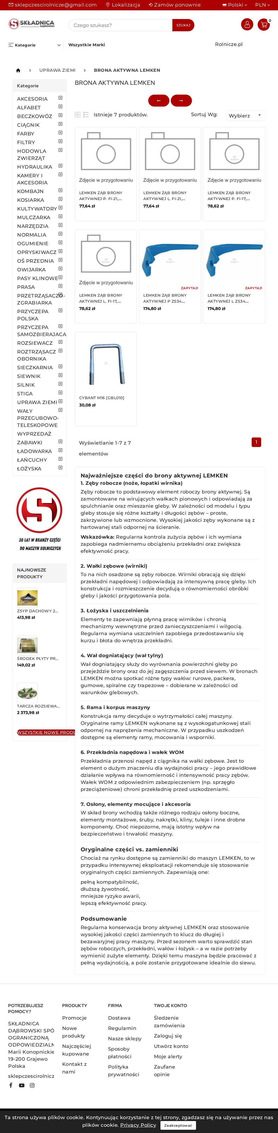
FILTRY (26, 142)
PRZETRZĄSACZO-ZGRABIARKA (39, 299)
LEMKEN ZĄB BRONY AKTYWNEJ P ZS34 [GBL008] (165, 301)
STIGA (25, 394)
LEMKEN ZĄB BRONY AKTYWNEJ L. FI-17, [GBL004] (100, 301)
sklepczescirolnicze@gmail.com (56, 5)
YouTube (23, 1086)
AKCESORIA (32, 99)
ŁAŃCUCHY (32, 460)
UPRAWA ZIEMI (37, 402)
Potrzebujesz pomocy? (25, 1008)
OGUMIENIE (33, 244)
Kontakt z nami (74, 1068)
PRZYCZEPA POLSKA (33, 315)
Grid (78, 114)
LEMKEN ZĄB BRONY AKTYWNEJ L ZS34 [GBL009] (229, 301)
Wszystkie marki (86, 44)
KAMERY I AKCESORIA (32, 179)
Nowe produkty (73, 1032)
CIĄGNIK (28, 125)
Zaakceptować (178, 1125)
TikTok (42, 1087)
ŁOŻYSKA (29, 469)
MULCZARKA (33, 218)
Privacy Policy (138, 1125)
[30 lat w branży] (40, 520)
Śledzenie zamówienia (169, 1022)
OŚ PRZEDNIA (35, 261)
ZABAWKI (30, 443)
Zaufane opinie (164, 1071)
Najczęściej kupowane (76, 1050)
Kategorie (28, 86)
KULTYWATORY (37, 209)
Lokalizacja (126, 5)
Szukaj (183, 25)
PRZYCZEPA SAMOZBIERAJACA (39, 330)
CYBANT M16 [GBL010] (102, 397)
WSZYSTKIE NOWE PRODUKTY (51, 732)
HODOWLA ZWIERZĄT (31, 154)
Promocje (74, 1018)
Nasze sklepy (125, 1039)
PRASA (26, 287)
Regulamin (122, 1028)
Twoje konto (170, 1005)
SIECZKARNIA (35, 368)
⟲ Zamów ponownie (175, 5)
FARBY (25, 134)
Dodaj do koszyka (103, 210)
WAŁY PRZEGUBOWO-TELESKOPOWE (38, 418)
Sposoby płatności (120, 1053)
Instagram (34, 1086)
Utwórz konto (171, 1046)
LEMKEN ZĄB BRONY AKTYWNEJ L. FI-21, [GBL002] (165, 198)
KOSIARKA (30, 200)
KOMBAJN (30, 191)
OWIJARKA (31, 270)
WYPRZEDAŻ (34, 434)
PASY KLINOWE (37, 278)
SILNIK (26, 385)
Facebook (12, 1086)
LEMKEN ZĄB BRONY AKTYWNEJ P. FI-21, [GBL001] (100, 198)
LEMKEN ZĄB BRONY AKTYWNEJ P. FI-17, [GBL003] (229, 198)
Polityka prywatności (124, 1071)
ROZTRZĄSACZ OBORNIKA (36, 355)
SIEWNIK (29, 376)
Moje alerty (168, 1057)
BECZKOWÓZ (34, 116)
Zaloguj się (168, 1036)
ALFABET (29, 108)
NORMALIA (31, 235)
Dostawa (119, 1018)
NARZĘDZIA (33, 226)
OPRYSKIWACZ (37, 252)
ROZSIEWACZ (35, 343)
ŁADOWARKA (34, 451)
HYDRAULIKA (34, 167)
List (86, 114)
